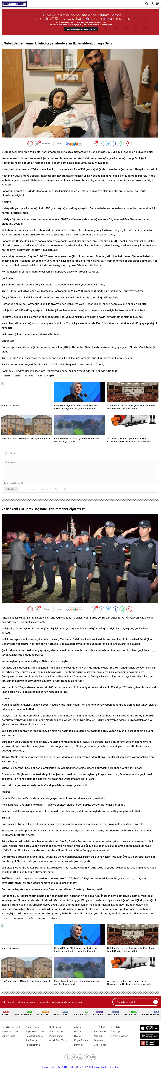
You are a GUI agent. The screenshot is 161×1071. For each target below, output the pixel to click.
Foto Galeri (99, 1027)
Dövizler (78, 1031)
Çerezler (81, 1067)
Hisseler (98, 1013)
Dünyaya (29, 375)
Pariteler (113, 1013)
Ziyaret (54, 918)
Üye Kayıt (116, 1031)
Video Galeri (100, 1031)
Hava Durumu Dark (11, 1027)
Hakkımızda (47, 1067)
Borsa (5, 1013)
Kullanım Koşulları (100, 1067)
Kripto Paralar (150, 1013)
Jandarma (18, 918)
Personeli (42, 918)
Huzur (6, 918)
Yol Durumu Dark (10, 1031)
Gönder (11, 488)
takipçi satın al (33, 1044)
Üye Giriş (115, 1027)
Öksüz (30, 918)
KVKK (88, 1067)
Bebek (17, 375)
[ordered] (42, 489)
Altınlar (78, 1027)
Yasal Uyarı (114, 1067)
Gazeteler (43, 1013)
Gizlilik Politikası (69, 1067)
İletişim (57, 1067)
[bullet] (47, 489)
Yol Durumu (130, 1013)
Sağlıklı (50, 375)
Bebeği (7, 375)
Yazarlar (98, 1035)
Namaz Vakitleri (23, 1013)
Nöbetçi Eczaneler (35, 1035)
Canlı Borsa (55, 1027)
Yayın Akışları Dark (35, 1031)
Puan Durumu (80, 1013)
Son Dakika (31, 1040)
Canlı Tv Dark (32, 1027)
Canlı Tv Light (8, 1035)
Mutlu (40, 375)
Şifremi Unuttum (119, 1035)
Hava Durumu (61, 1013)
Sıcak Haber (100, 1044)
